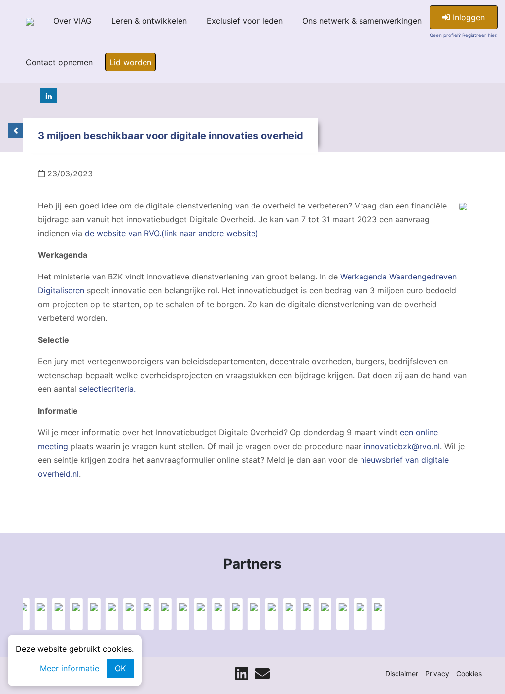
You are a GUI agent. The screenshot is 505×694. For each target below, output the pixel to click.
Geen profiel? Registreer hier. (464, 35)
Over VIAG (72, 21)
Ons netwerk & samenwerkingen (362, 21)
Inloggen (467, 17)
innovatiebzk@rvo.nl (402, 446)
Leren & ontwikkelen (149, 21)
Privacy (437, 673)
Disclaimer (401, 673)
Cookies (469, 673)
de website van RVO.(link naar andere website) (171, 233)
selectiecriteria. (107, 389)
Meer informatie (69, 668)
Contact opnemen (59, 62)
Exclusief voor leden (245, 21)
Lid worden (130, 62)
